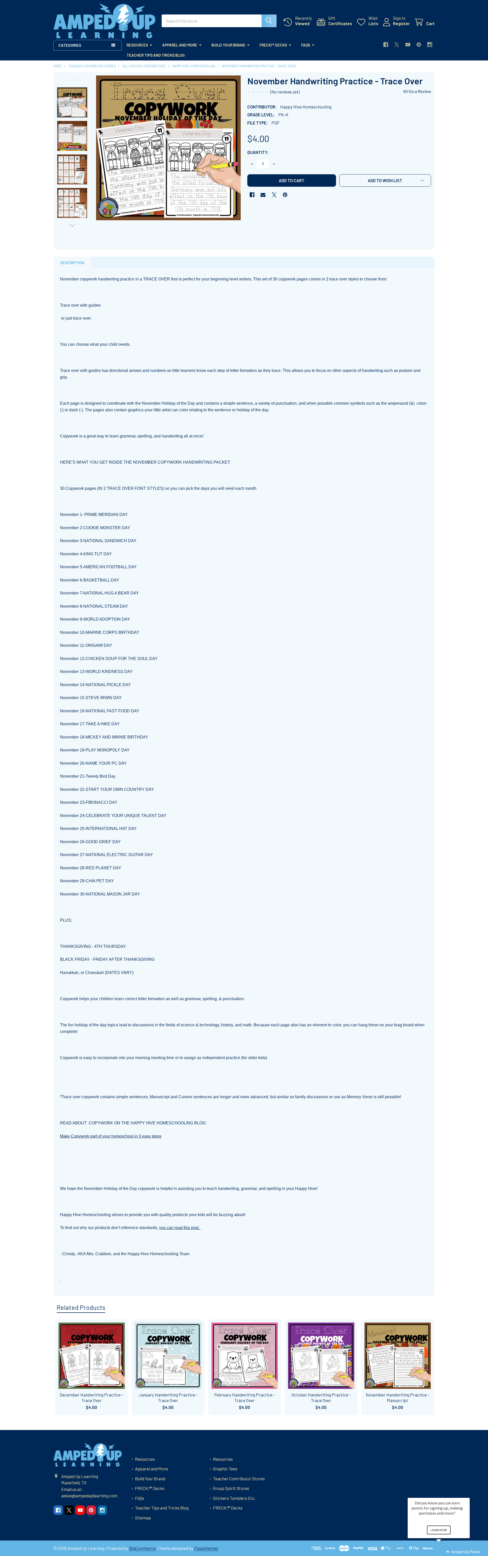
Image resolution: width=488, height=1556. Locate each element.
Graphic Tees (225, 1468)
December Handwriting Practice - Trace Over (91, 1397)
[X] (396, 44)
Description (72, 262)
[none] (168, 147)
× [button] (467, 1494)
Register (401, 23)
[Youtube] (408, 44)
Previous (72, 79)
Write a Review (417, 91)
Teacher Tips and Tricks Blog (156, 55)
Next (72, 225)
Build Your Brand (228, 45)
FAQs (305, 45)
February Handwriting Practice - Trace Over (244, 1397)
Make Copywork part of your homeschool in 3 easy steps (110, 1136)
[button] (385, 180)
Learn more (439, 1530)
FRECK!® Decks (273, 45)
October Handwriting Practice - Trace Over (321, 1397)
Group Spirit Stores (231, 1488)
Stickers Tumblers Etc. (234, 1498)
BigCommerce (142, 1548)
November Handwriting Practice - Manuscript (397, 1397)
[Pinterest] (418, 44)
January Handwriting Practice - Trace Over (168, 1397)
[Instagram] (429, 44)
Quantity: (258, 152)
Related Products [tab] (81, 1307)
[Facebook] (385, 44)
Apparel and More (179, 45)
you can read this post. (180, 1227)
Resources (137, 45)
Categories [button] (69, 45)
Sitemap (143, 1517)
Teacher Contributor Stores (239, 1478)
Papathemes (206, 1548)
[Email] (263, 194)
